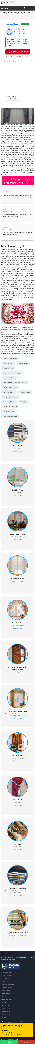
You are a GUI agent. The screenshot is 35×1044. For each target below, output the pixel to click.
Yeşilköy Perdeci (6, 975)
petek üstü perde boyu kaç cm (12, 373)
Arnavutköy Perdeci (7, 999)
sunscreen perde (8, 368)
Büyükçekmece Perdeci (8, 984)
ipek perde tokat (23, 363)
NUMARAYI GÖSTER (19, 52)
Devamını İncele (17, 451)
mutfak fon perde (8, 363)
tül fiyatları (23, 402)
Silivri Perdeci (5, 1003)
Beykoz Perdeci (6, 993)
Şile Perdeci (5, 996)
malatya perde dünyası (10, 416)
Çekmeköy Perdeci (7, 972)
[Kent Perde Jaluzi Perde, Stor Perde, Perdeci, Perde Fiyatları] (10, 3)
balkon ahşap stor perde (10, 387)
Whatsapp (9, 1042)
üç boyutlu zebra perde (10, 358)
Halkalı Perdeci (6, 1008)
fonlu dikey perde (25, 392)
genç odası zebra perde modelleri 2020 (14, 382)
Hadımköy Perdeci (7, 987)
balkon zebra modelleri (10, 406)
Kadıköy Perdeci (6, 990)
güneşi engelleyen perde (10, 397)
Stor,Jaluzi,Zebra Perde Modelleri (9, 1039)
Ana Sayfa (3, 17)
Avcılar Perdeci (6, 1011)
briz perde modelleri (9, 392)
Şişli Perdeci (5, 978)
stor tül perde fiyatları (9, 378)
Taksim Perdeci (6, 981)
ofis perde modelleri (9, 411)
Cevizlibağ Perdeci (7, 1005)
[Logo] (10, 953)
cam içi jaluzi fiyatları (9, 402)
